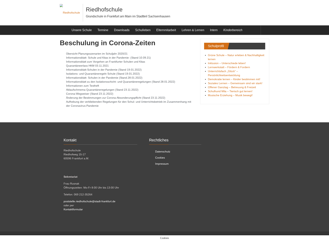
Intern (214, 30)
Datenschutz (162, 151)
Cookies (160, 157)
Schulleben (143, 30)
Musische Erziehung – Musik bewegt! (230, 95)
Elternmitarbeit (166, 30)
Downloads (121, 30)
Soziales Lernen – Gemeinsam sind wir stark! (235, 83)
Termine (102, 30)
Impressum (162, 163)
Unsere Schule (82, 30)
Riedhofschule (104, 9)
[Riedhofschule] (64, 30)
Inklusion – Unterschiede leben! (227, 63)
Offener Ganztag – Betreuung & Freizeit (232, 87)
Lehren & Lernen (193, 30)
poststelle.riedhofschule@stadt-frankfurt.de (89, 201)
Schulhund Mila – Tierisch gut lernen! (230, 91)
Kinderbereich (232, 30)
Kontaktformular (73, 209)
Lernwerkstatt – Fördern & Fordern (229, 67)
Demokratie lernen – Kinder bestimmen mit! (234, 79)
